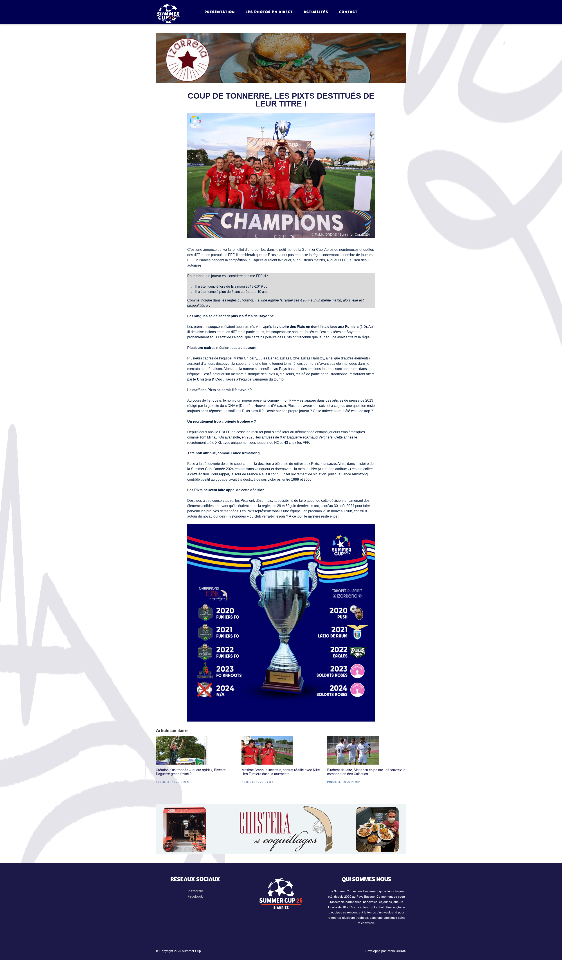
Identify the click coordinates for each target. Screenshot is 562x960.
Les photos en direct (269, 12)
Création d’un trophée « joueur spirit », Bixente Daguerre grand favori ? (191, 772)
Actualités (316, 12)
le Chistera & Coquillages (214, 379)
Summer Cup (191, 951)
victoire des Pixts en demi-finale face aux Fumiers (318, 326)
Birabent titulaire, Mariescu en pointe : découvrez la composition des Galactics (366, 772)
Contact (348, 12)
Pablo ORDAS (396, 951)
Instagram (195, 891)
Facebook (195, 896)
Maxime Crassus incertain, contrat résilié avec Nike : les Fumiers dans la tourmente (280, 772)
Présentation (220, 12)
